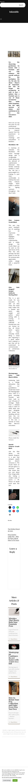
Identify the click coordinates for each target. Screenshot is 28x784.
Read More (14, 639)
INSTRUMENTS (14, 756)
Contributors (14, 747)
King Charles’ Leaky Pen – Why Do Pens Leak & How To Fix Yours (13, 537)
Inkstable (14, 11)
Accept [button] (15, 780)
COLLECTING (14, 765)
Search (2, 2)
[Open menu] (1, 19)
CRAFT (14, 759)
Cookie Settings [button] (6, 780)
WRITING (14, 762)
